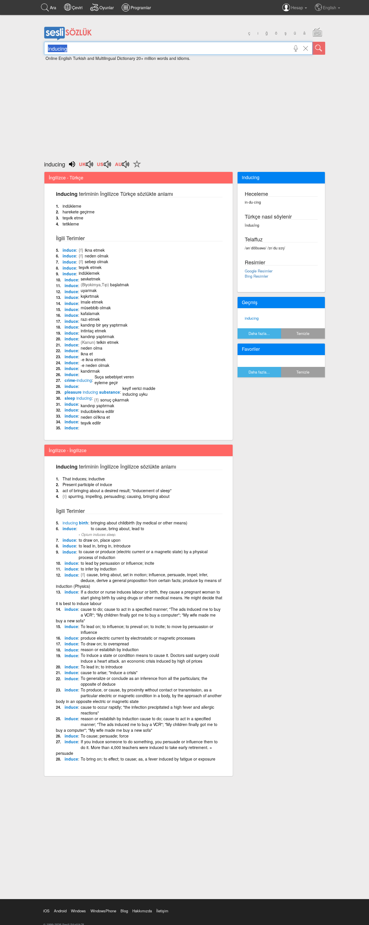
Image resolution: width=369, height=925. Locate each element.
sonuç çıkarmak (114, 400)
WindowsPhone (103, 910)
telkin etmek (107, 342)
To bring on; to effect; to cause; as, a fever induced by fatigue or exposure (148, 759)
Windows (78, 910)
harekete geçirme (79, 212)
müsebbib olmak (96, 307)
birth (75, 523)
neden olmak (96, 256)
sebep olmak (96, 261)
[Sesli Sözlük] (68, 39)
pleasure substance (92, 392)
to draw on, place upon (100, 540)
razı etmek (90, 319)
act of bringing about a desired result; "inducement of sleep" (117, 490)
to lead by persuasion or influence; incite (117, 563)
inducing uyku (135, 394)
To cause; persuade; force (105, 736)
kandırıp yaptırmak (97, 336)
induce (69, 250)
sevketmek (90, 279)
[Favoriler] (135, 167)
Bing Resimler (256, 276)
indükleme (72, 206)
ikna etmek (95, 250)
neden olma (91, 348)
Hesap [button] (297, 7)
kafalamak (90, 313)
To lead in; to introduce (102, 667)
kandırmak (90, 371)
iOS (46, 910)
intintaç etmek (93, 330)
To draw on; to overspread (105, 644)
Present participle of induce (87, 484)
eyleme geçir (106, 382)
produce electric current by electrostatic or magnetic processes (138, 638)
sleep (78, 398)
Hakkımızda (142, 910)
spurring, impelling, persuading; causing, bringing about (119, 496)
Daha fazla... (259, 333)
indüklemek (89, 273)
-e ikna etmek (93, 359)
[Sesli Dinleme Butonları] (86, 166)
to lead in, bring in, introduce (105, 546)
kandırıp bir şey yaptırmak (104, 325)
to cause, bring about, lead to (117, 528)
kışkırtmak (90, 296)
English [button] (330, 7)
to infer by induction (98, 569)
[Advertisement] (184, 108)
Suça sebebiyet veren (114, 377)
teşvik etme (73, 218)
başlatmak (119, 284)
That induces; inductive (84, 479)
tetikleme (71, 224)
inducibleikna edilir (97, 411)
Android (60, 910)
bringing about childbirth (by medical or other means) (139, 523)
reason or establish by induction (110, 649)
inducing (252, 318)
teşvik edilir (91, 423)
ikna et (87, 354)
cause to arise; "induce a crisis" (109, 672)
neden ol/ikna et (95, 417)
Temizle (302, 333)
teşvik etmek (90, 267)
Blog (124, 910)
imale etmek (92, 302)
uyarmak (89, 290)
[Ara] (318, 48)
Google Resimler (258, 271)
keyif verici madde (139, 388)
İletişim (162, 910)
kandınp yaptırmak (97, 405)
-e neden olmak (95, 365)
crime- (78, 380)
